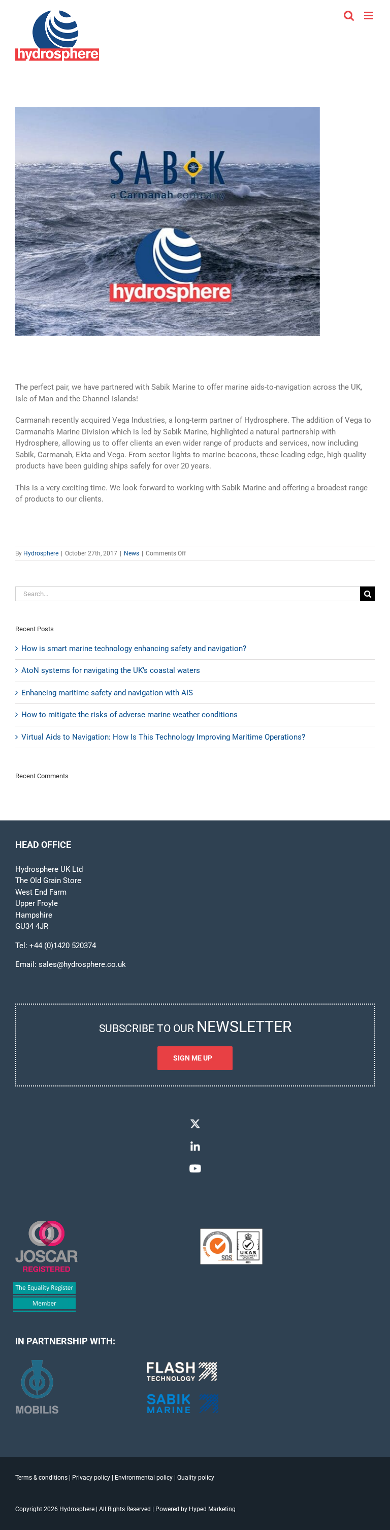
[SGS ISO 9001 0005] (231, 1232)
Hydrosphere (40, 553)
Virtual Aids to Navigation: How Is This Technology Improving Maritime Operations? (163, 737)
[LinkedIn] (195, 1143)
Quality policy (195, 1477)
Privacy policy (91, 1477)
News (131, 553)
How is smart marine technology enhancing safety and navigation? (133, 648)
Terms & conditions (41, 1477)
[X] (195, 1121)
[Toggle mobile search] (349, 15)
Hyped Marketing (212, 1509)
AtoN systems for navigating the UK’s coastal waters (110, 670)
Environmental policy (144, 1477)
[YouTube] (195, 1165)
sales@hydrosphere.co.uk (82, 964)
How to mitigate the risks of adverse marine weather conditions (129, 714)
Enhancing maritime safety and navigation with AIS (107, 692)
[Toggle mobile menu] (369, 15)
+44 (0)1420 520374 (62, 945)
